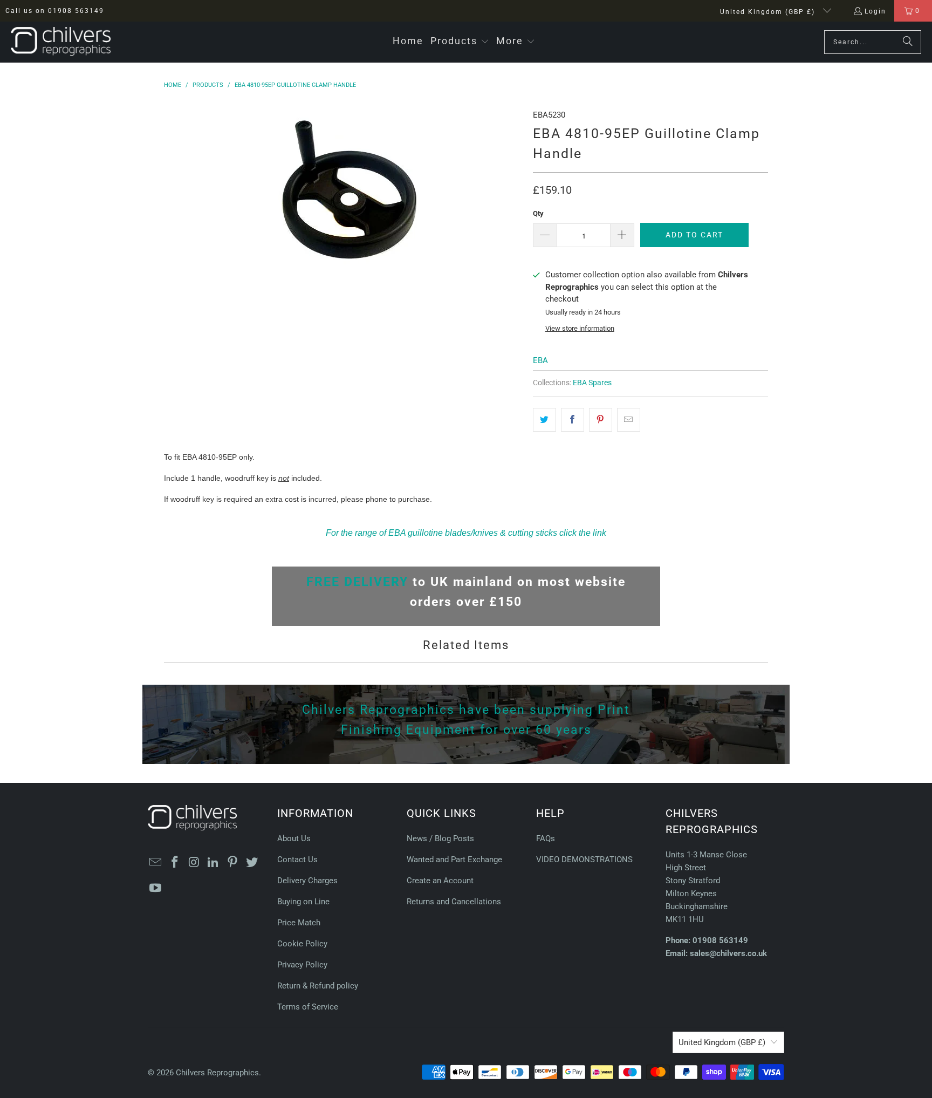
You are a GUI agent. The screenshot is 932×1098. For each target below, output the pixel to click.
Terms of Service (307, 1007)
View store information (579, 328)
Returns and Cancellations (454, 901)
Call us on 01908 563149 (54, 11)
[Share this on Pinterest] (600, 420)
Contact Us (297, 859)
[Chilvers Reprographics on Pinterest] (233, 863)
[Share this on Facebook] (572, 420)
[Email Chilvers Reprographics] (156, 863)
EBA (540, 360)
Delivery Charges (307, 880)
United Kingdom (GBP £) (769, 12)
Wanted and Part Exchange (454, 859)
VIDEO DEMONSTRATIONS (584, 859)
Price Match (298, 922)
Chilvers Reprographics (217, 1072)
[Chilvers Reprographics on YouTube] (156, 889)
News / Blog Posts (440, 838)
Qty (538, 213)
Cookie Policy (302, 944)
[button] (459, 42)
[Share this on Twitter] (544, 420)
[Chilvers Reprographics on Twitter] (252, 863)
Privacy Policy (302, 965)
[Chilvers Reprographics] (61, 42)
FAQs (545, 838)
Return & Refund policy (317, 986)
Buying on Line (303, 901)
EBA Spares (592, 382)
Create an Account (440, 880)
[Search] (907, 42)
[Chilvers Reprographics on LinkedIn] (213, 863)
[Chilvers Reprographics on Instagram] (194, 863)
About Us (294, 838)
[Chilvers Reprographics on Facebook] (175, 863)
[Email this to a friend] (628, 420)
